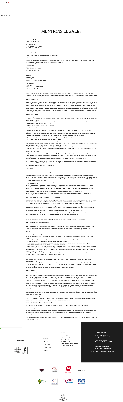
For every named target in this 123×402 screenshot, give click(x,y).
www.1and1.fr (29, 85)
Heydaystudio (71, 389)
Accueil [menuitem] (63, 394)
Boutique (45, 338)
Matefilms (77, 389)
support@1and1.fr (30, 83)
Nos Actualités (47, 347)
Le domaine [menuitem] (63, 397)
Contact (45, 350)
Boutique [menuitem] (62, 396)
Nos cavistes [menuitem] (63, 398)
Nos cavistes (46, 344)
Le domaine (45, 341)
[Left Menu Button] (1, 391)
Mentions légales (61, 389)
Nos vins (45, 336)
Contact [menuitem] (63, 400)
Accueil (45, 333)
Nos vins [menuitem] (63, 395)
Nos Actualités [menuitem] (63, 399)
